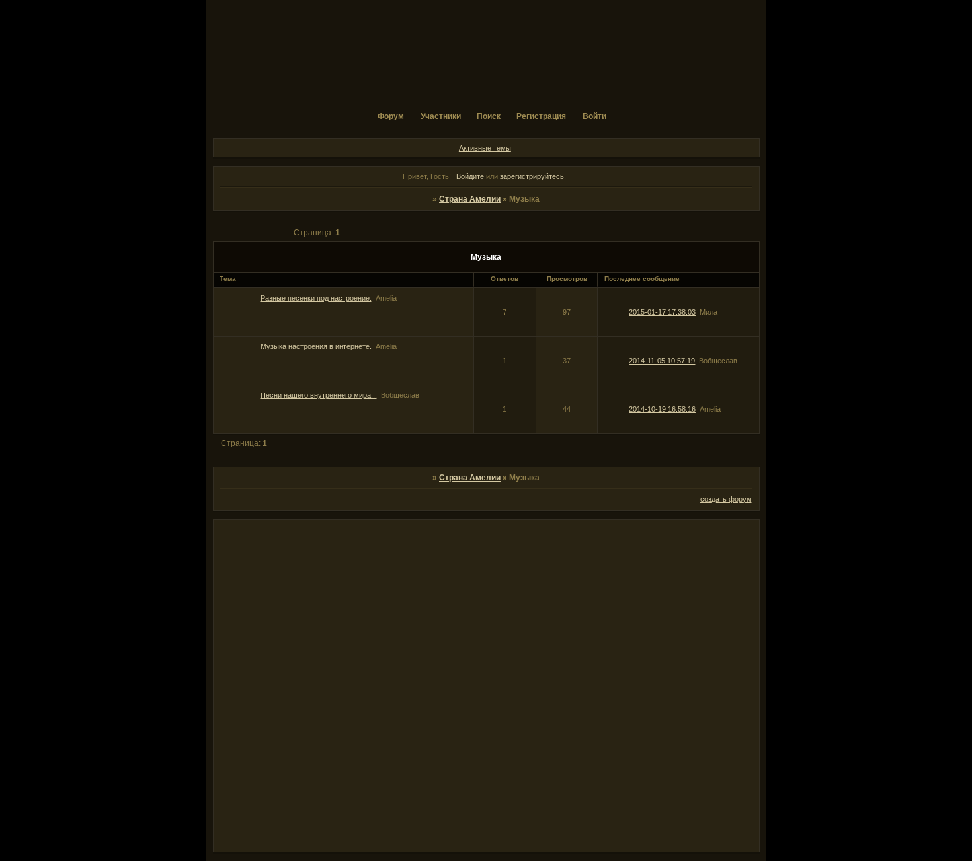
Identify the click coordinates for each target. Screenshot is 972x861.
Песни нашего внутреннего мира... (319, 395)
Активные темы (485, 148)
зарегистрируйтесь (532, 176)
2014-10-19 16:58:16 (662, 409)
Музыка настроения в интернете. (316, 346)
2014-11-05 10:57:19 (662, 361)
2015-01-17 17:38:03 (662, 312)
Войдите (470, 176)
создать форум (726, 499)
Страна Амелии (470, 199)
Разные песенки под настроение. (316, 298)
